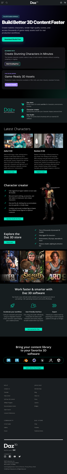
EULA (34, 466)
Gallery (6, 427)
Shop (35, 424)
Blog (35, 392)
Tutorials (6, 392)
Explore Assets (11, 84)
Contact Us (7, 389)
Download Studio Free (13, 39)
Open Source (7, 409)
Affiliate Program (8, 402)
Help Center (7, 396)
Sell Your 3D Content (9, 399)
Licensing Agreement (9, 466)
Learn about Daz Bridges (33, 368)
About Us (36, 396)
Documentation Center (10, 406)
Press (35, 399)
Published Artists (38, 431)
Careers (36, 402)
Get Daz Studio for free (14, 219)
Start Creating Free (12, 64)
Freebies (36, 427)
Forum (5, 431)
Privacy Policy (28, 466)
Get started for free (33, 329)
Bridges (36, 406)
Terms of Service (20, 466)
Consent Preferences (9, 413)
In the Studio (7, 424)
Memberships (38, 389)
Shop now (10, 242)
